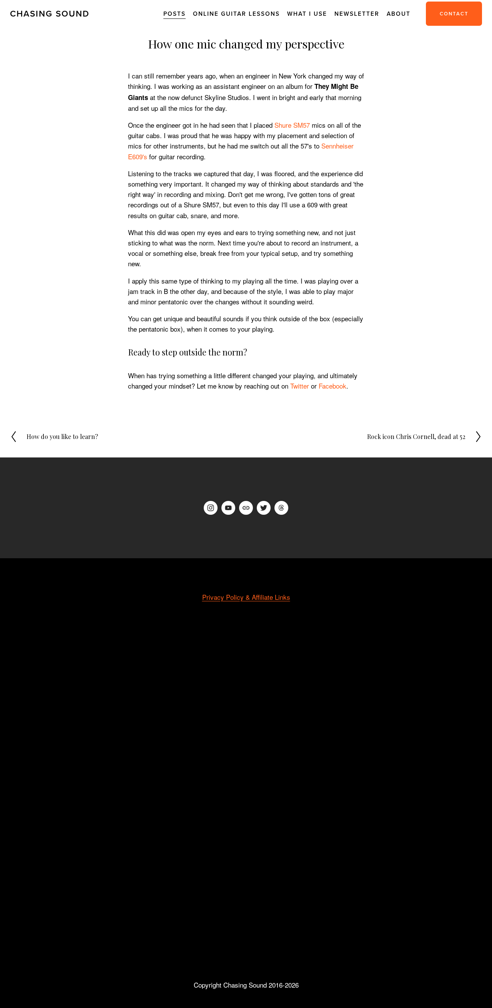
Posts (174, 13)
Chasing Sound (50, 13)
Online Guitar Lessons (236, 13)
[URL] (246, 508)
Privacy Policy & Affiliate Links (246, 597)
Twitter (299, 386)
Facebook (332, 386)
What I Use (307, 13)
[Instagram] (211, 508)
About (399, 13)
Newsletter (356, 13)
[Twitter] (264, 508)
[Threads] (281, 508)
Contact (454, 13)
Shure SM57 (292, 125)
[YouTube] (228, 508)
